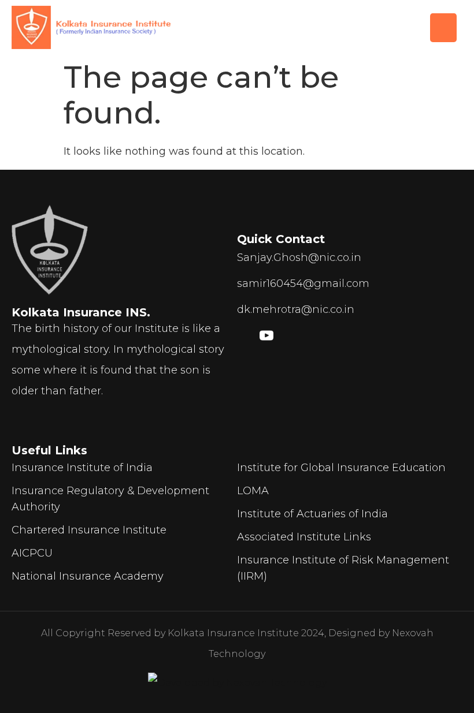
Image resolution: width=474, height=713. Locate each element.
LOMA (253, 490)
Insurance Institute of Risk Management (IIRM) (343, 568)
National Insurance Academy (88, 576)
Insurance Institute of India (82, 467)
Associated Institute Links (304, 537)
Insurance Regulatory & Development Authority (110, 498)
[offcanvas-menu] (443, 27)
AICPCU (32, 553)
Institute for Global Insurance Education (341, 467)
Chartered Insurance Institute (89, 530)
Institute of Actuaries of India (312, 513)
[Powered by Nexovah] (237, 683)
